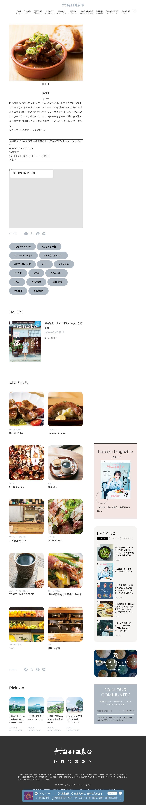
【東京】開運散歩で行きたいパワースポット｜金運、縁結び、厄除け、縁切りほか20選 (81, 798)
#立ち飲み (64, 264)
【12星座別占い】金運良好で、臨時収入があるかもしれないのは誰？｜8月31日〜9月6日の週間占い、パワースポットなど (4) (80, 793)
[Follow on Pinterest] (76, 761)
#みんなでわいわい (53, 255)
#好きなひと (56, 273)
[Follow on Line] (83, 761)
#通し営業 (57, 282)
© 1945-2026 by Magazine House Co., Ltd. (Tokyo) (73, 785)
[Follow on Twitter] (69, 761)
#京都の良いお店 (22, 264)
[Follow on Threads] (90, 761)
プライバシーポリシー (124, 718)
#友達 (36, 273)
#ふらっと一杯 (49, 246)
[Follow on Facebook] (62, 761)
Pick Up (16, 688)
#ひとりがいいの (22, 246)
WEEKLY (115, 538)
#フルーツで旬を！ (23, 255)
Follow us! (115, 670)
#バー (45, 264)
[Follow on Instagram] (55, 761)
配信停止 (130, 711)
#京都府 (18, 291)
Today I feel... (45, 793)
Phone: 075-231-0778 (21, 148)
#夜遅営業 (36, 282)
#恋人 (17, 282)
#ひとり (18, 273)
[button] (43, 84)
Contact (47, 779)
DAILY (102, 538)
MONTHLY (127, 538)
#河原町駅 (38, 291)
